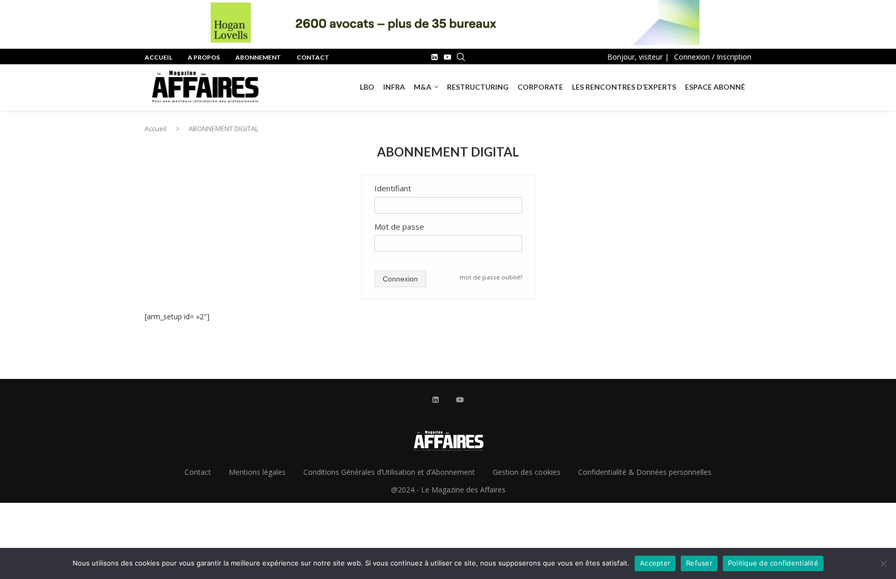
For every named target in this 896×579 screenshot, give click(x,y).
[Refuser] (883, 563)
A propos (204, 57)
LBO (367, 86)
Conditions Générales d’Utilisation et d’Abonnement (389, 472)
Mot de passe (399, 226)
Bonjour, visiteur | (638, 57)
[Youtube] (447, 57)
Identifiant (392, 188)
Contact (313, 57)
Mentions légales (257, 472)
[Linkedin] (434, 57)
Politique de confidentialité (773, 563)
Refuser (699, 563)
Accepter (655, 563)
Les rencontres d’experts (624, 86)
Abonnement (258, 57)
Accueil (158, 57)
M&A (422, 86)
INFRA (394, 86)
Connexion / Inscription (712, 57)
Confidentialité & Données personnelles (644, 472)
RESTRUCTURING (478, 86)
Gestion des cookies (527, 472)
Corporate (540, 86)
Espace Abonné (715, 86)
